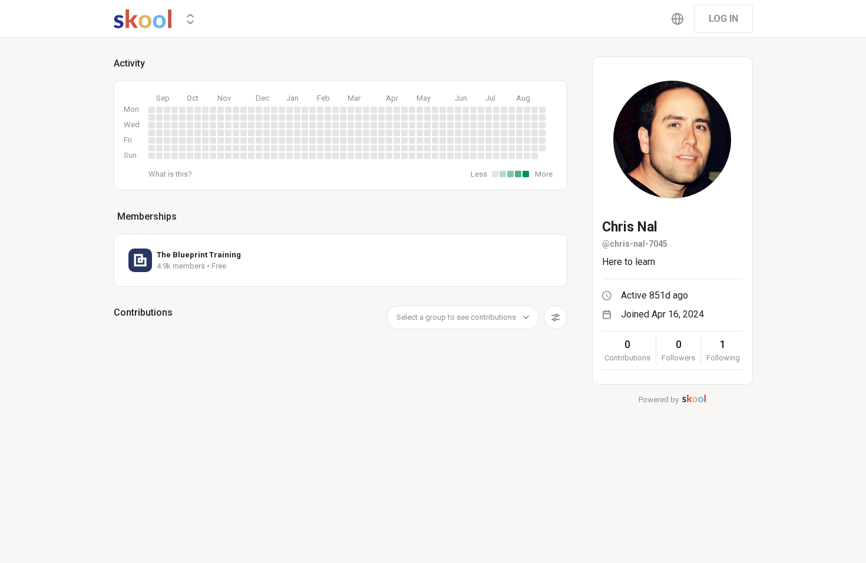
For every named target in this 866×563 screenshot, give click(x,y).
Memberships (147, 216)
